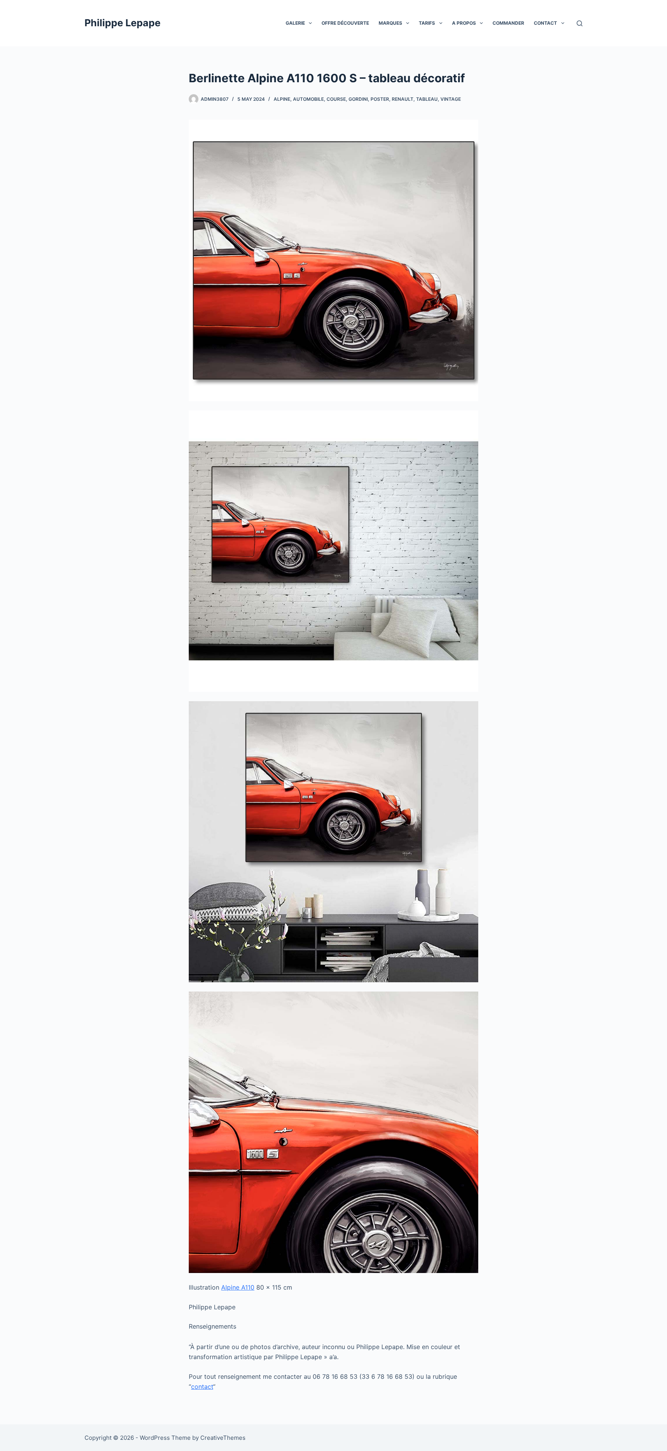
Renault (402, 99)
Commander (508, 23)
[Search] (579, 23)
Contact (545, 23)
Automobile (308, 99)
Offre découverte (345, 23)
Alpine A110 (237, 1287)
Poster (380, 99)
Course (336, 99)
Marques (390, 23)
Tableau (427, 99)
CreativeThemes (222, 1437)
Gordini (358, 99)
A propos (464, 23)
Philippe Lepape (123, 23)
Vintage (450, 99)
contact (202, 1386)
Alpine (282, 99)
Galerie (295, 23)
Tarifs (427, 23)
